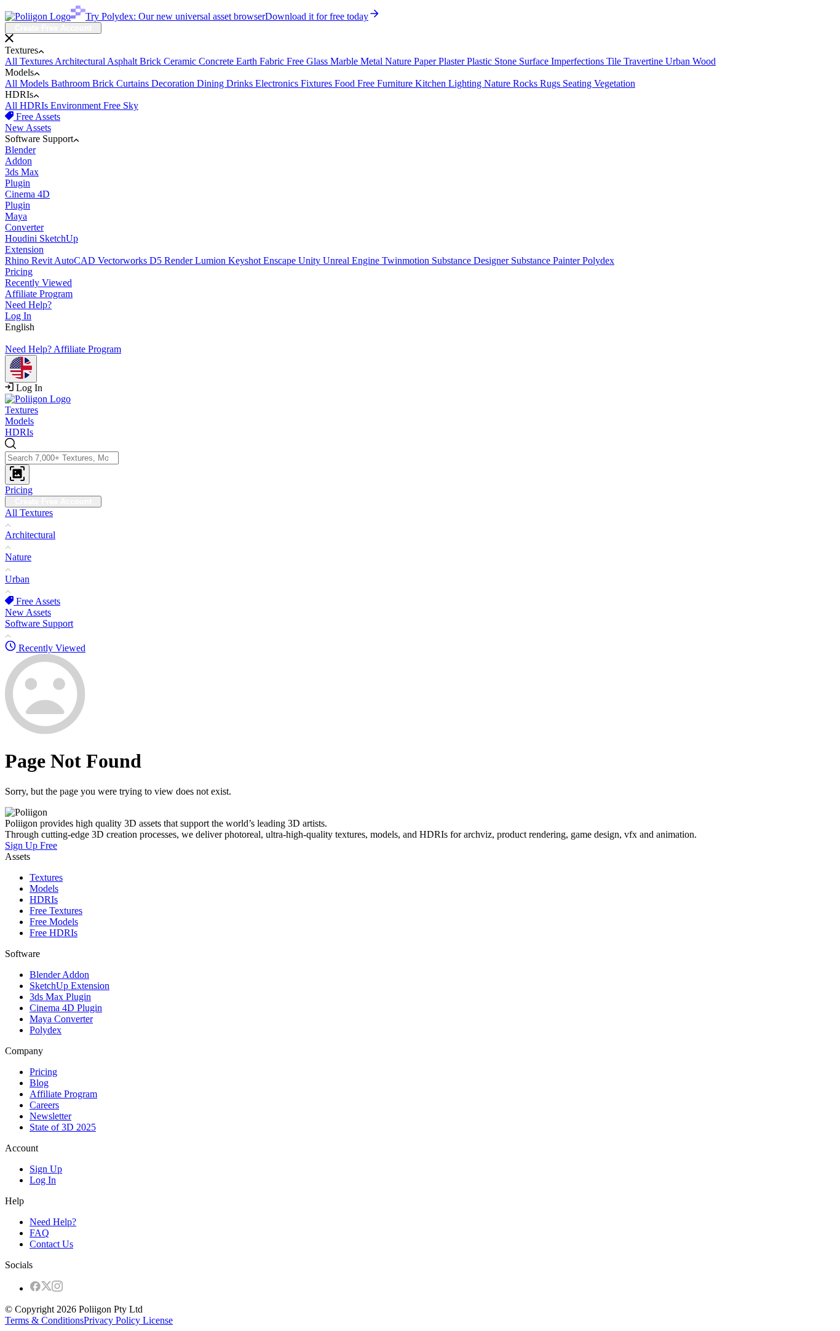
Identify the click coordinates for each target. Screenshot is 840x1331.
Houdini (22, 238)
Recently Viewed (38, 282)
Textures (21, 410)
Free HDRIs (53, 933)
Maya (24, 221)
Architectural (81, 61)
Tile (615, 61)
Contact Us (51, 1244)
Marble (345, 61)
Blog (39, 1083)
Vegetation (614, 83)
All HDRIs (27, 105)
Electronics (278, 83)
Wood (704, 61)
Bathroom (71, 83)
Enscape (280, 260)
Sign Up (46, 1169)
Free (296, 61)
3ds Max (22, 177)
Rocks (526, 83)
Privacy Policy (112, 1320)
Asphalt (123, 61)
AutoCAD (76, 260)
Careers (44, 1105)
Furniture (396, 83)
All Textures (30, 61)
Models (19, 421)
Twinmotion (407, 260)
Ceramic (181, 61)
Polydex (598, 260)
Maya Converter (61, 1019)
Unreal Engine (352, 260)
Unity (310, 260)
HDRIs (19, 432)
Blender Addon (59, 974)
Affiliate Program (39, 293)
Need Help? (28, 305)
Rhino (18, 260)
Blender (20, 155)
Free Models (54, 921)
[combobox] (420, 461)
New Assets (28, 127)
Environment (76, 105)
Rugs (551, 83)
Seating (578, 83)
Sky (130, 105)
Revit (42, 260)
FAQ (39, 1233)
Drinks (240, 83)
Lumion (211, 260)
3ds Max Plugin (60, 996)
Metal (372, 61)
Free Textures (56, 910)
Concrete (217, 61)
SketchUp (41, 244)
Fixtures (318, 83)
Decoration (174, 83)
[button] (420, 39)
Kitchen (431, 83)
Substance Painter (546, 260)
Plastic (480, 61)
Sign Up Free (31, 845)
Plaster (452, 61)
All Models (28, 83)
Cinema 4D (27, 199)
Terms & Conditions (44, 1320)
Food (346, 83)
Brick (152, 61)
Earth (248, 61)
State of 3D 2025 (63, 1127)
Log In (18, 316)
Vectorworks (123, 260)
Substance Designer (471, 260)
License (156, 1320)
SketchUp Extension (69, 985)
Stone (506, 61)
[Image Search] (17, 474)
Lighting (466, 83)
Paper (426, 61)
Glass (318, 61)
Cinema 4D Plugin (66, 1008)
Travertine (644, 61)
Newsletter (50, 1116)
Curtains (133, 83)
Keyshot (245, 260)
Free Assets (37, 116)
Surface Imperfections (562, 61)
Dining (211, 83)
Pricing (19, 271)
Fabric (273, 61)
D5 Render (172, 260)
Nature (399, 61)
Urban (678, 61)
